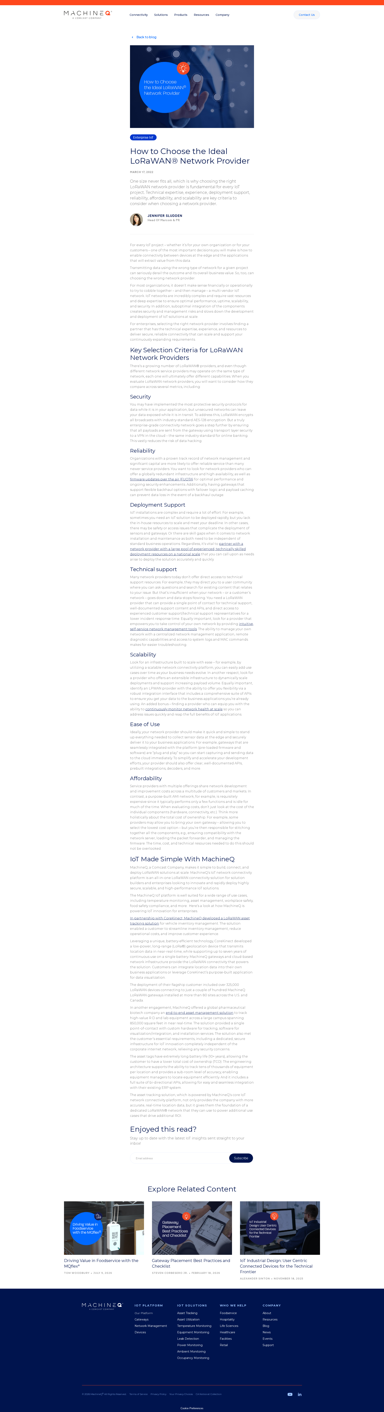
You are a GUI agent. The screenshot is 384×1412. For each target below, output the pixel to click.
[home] (88, 15)
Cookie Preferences (192, 1408)
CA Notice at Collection (209, 1394)
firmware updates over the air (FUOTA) (161, 479)
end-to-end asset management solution (199, 1013)
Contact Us (307, 15)
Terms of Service (138, 1394)
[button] (138, 15)
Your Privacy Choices (181, 1394)
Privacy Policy (158, 1394)
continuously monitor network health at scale (184, 709)
